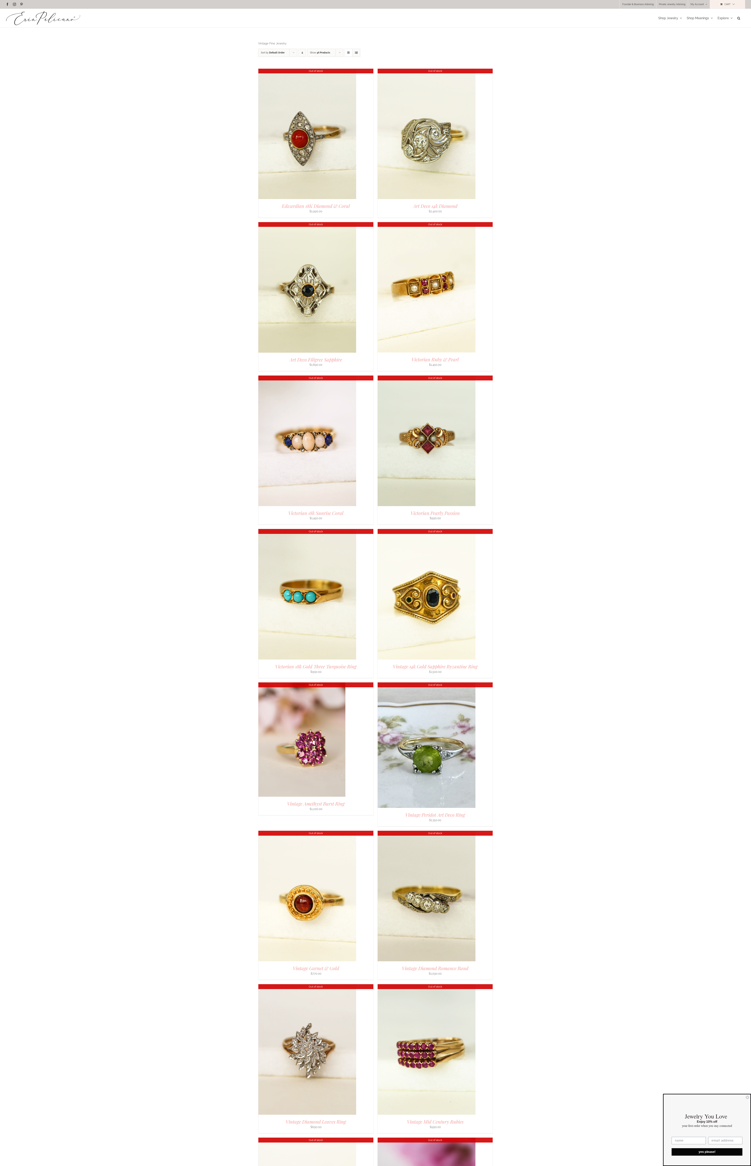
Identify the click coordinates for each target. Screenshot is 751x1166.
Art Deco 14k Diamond (435, 206)
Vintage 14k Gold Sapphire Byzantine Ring (435, 666)
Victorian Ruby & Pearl (435, 359)
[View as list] (356, 53)
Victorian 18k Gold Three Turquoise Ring (316, 666)
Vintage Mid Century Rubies (435, 1121)
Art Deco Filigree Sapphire (316, 359)
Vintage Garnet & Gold (316, 968)
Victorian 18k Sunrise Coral (315, 513)
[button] (738, 18)
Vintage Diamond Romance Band (435, 968)
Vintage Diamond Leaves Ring (316, 1121)
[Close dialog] (747, 1097)
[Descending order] (302, 53)
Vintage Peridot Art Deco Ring (435, 815)
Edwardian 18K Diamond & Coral (316, 206)
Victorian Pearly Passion (435, 513)
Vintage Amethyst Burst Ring (316, 803)
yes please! (707, 1151)
